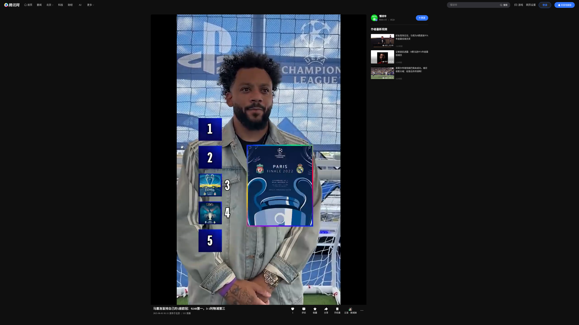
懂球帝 (382, 16)
